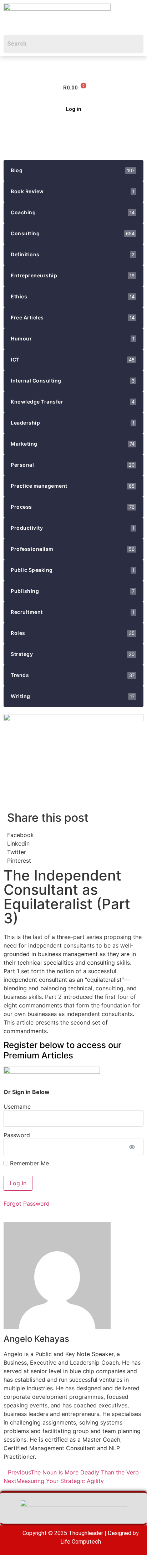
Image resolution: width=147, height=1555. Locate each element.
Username (17, 1106)
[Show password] (131, 1147)
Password (17, 1134)
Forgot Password (27, 1203)
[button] (9, 66)
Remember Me (28, 1163)
